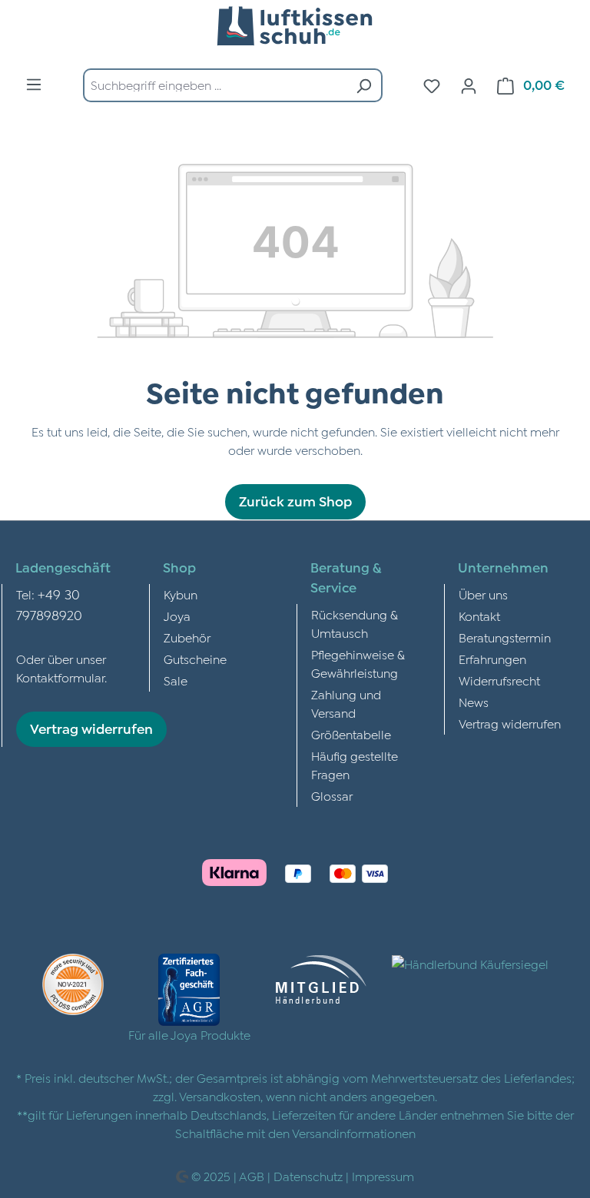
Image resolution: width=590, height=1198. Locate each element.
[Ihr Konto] (468, 85)
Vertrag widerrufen (91, 729)
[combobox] (214, 85)
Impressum (383, 1176)
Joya (177, 616)
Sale (175, 681)
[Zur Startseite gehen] (295, 28)
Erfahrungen (492, 659)
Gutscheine (195, 659)
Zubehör (187, 638)
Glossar (332, 796)
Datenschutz (308, 1176)
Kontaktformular (60, 678)
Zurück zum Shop (295, 501)
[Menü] (33, 83)
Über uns (483, 595)
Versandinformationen (354, 1133)
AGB (251, 1176)
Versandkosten (219, 1096)
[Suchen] (364, 85)
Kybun (180, 595)
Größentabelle (351, 734)
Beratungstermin (505, 638)
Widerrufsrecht (499, 681)
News (474, 702)
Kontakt (479, 616)
